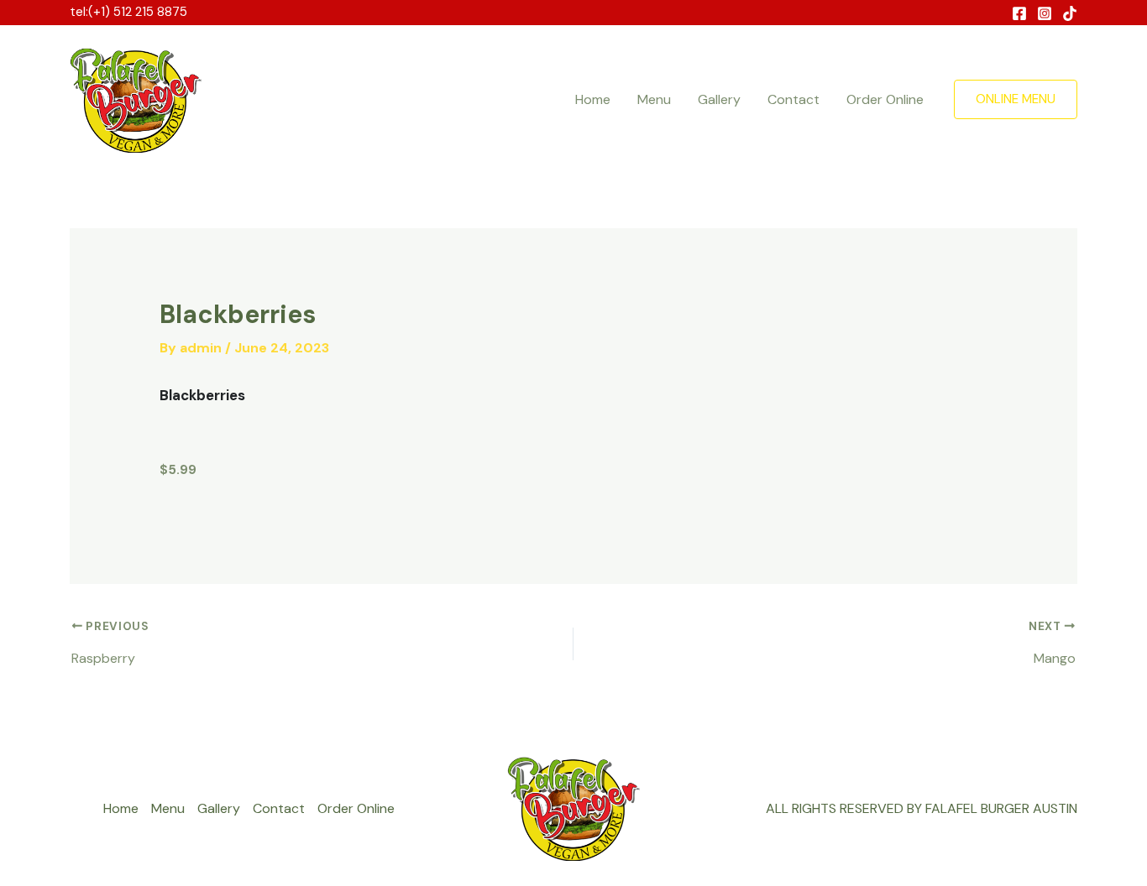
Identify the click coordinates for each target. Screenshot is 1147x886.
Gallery (719, 99)
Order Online (885, 99)
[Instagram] (1044, 13)
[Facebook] (1019, 13)
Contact (793, 99)
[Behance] (1069, 13)
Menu (654, 99)
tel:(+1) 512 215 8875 (128, 11)
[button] (1015, 99)
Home (592, 99)
